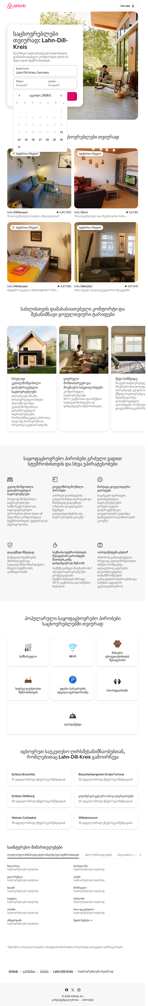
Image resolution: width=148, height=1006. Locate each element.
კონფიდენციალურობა (65, 999)
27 (40, 139)
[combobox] (45, 72)
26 (33, 139)
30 (61, 139)
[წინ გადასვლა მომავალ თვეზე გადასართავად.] (61, 95)
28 (47, 139)
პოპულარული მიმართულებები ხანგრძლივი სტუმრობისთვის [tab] (43, 854)
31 (19, 147)
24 (19, 139)
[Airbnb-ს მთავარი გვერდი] (16, 5)
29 (54, 139)
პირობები (88, 999)
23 (61, 132)
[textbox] (29, 85)
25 (26, 139)
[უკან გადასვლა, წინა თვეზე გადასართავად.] (19, 95)
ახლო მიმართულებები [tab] (98, 854)
